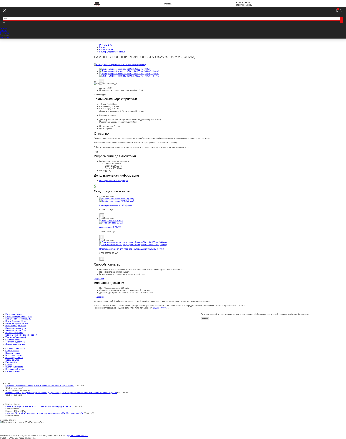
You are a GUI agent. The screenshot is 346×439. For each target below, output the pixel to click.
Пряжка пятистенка (14, 332)
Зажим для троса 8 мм (15, 330)
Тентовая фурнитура (15, 342)
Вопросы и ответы (13, 355)
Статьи (8, 364)
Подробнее (99, 278)
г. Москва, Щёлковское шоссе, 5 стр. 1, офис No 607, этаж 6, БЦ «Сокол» (39, 386)
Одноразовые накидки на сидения (21, 335)
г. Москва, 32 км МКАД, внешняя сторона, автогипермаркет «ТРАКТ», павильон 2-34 (44, 413)
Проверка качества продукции (113, 180)
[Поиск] (341, 20)
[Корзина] (341, 10)
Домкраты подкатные (15, 344)
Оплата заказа (12, 350)
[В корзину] (175, 212)
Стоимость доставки (15, 348)
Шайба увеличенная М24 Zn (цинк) (115, 205)
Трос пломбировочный (15, 337)
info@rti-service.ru (244, 5)
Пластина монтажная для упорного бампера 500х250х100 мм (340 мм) (131, 249)
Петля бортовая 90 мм (15, 321)
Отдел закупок (12, 360)
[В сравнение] (101, 80)
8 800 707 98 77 (243, 2)
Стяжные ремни (12, 339)
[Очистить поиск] (4, 22)
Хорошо (205, 319)
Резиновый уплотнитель (16, 323)
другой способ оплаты (77, 435)
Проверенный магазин (15, 369)
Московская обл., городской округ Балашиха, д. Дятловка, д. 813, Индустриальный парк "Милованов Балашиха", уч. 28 (61, 392)
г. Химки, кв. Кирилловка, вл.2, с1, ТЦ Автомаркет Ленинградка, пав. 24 (38, 406)
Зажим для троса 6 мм (15, 328)
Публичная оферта (14, 367)
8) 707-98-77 (160, 308)
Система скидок (12, 371)
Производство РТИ (14, 357)
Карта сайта (11, 362)
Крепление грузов (13, 314)
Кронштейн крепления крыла (18, 316)
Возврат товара (12, 353)
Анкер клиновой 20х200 (110, 227)
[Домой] (97, 4)
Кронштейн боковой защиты (18, 319)
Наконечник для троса (15, 325)
